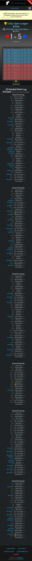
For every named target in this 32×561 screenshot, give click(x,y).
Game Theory (11, 548)
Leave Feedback (22, 551)
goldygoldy (16, 31)
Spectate (14, 8)
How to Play (21, 548)
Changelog (19, 557)
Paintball (18, 3)
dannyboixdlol (16, 65)
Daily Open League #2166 (17, 25)
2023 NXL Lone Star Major (16, 29)
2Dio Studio (21, 559)
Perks (15, 554)
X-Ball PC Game (9, 551)
